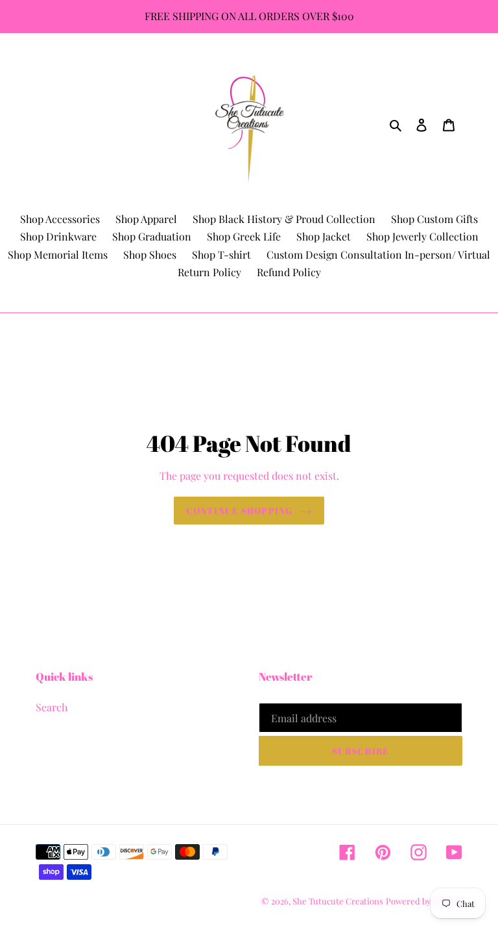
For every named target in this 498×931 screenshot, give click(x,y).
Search (51, 707)
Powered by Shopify (424, 900)
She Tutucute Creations (337, 900)
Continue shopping (239, 510)
